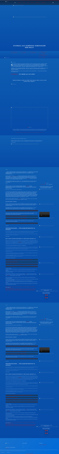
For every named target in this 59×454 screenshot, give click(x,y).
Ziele (24, 2)
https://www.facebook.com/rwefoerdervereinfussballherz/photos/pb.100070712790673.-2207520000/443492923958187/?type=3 (21, 223)
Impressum (32, 453)
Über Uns (19, 2)
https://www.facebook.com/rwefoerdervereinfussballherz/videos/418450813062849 (16, 218)
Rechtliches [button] (38, 2)
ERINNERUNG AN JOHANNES (44, 53)
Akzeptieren (3, 452)
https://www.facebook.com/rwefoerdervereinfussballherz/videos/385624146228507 (16, 351)
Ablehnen (8, 452)
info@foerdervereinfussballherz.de (43, 444)
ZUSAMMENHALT (34, 52)
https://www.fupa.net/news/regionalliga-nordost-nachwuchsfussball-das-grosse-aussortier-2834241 (19, 259)
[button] (12, 117)
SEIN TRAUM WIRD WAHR (43, 56)
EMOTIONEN (24, 52)
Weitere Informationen (28, 453)
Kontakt (32, 2)
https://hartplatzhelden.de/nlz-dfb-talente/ (12, 397)
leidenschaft (15, 52)
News (28, 2)
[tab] (45, 318)
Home (15, 2)
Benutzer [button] (43, 2)
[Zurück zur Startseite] (7, 2)
